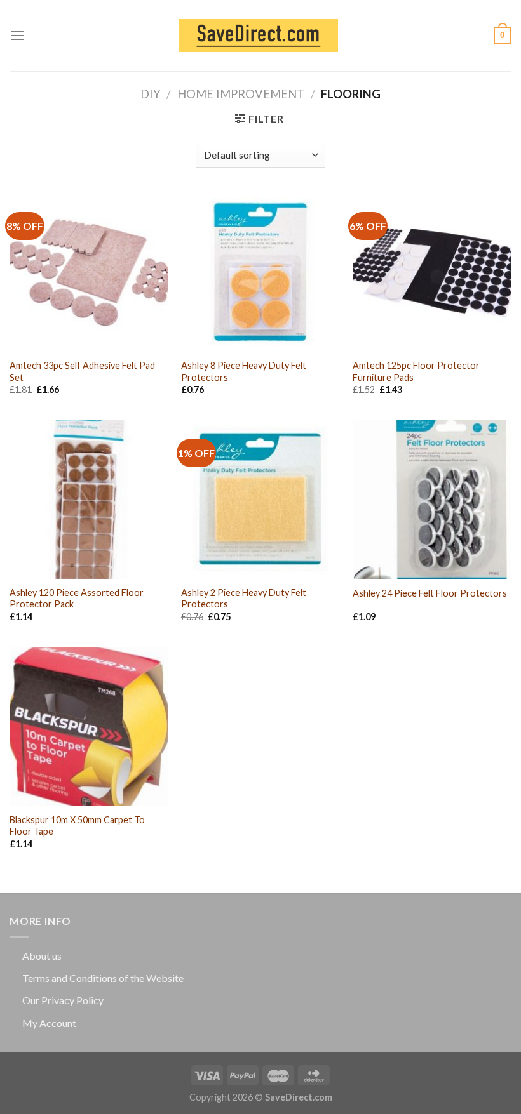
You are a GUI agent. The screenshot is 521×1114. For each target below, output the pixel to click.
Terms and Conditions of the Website (103, 978)
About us (42, 956)
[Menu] (17, 35)
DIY (150, 94)
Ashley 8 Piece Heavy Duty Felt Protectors (243, 371)
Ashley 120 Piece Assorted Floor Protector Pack (77, 598)
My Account (49, 1023)
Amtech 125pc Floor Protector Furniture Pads (416, 371)
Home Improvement (240, 94)
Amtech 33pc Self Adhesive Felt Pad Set (82, 371)
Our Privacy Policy (63, 1000)
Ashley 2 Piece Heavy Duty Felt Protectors (243, 598)
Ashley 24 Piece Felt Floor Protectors (430, 593)
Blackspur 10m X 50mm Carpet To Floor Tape (77, 825)
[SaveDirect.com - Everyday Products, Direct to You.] (258, 36)
